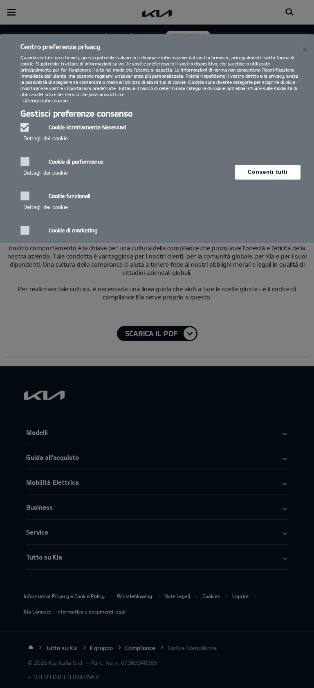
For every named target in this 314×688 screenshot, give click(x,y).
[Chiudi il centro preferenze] (305, 49)
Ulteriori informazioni (46, 100)
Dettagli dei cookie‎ (45, 138)
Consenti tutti (268, 172)
